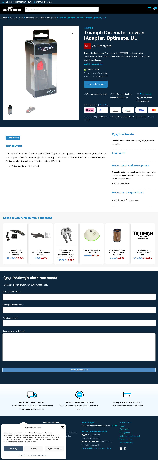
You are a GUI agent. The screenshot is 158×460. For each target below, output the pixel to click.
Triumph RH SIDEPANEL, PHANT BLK (143, 252)
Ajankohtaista (125, 422)
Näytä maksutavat (122, 183)
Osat (21, 17)
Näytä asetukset (54, 449)
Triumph (87, 120)
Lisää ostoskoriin (96, 84)
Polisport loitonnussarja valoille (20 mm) (41, 252)
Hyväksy (13, 449)
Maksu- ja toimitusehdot (130, 436)
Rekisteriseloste (126, 442)
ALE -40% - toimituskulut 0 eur (17, 2)
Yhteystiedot (125, 429)
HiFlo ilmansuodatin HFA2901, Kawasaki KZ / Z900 (117, 252)
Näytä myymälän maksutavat (126, 200)
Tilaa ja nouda (146, 94)
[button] (62, 427)
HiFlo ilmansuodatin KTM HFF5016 (92, 251)
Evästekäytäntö (24, 455)
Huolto (123, 426)
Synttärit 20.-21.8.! (44, 2)
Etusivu (4, 17)
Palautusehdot (126, 439)
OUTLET (13, 17)
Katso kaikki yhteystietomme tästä (96, 448)
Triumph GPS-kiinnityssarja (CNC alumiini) (15, 252)
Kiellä (33, 449)
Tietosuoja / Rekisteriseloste (39, 455)
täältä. (114, 425)
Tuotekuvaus (13, 137)
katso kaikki (103, 105)
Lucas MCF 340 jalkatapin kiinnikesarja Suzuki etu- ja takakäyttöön (66, 253)
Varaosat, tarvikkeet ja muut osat (40, 17)
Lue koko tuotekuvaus (93, 64)
